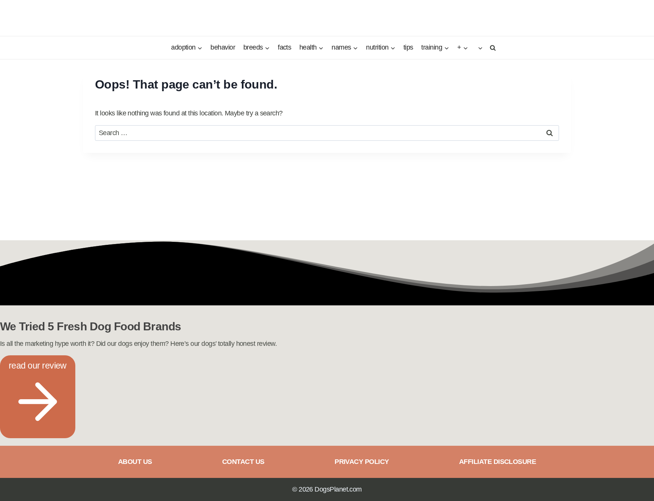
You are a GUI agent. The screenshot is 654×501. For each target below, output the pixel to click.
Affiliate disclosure (497, 461)
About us (135, 461)
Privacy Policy (362, 461)
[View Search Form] (491, 47)
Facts (284, 47)
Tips (408, 47)
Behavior (222, 47)
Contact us (243, 461)
